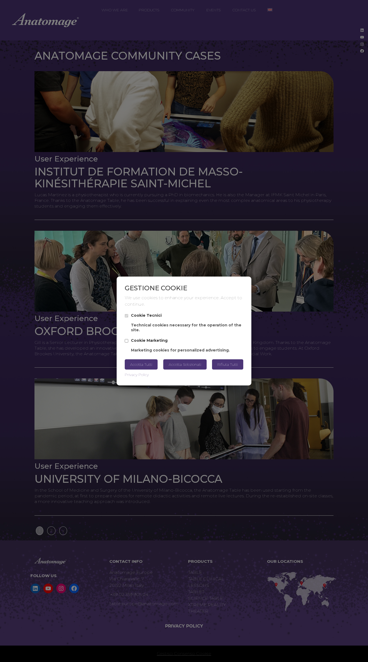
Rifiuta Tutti (227, 364)
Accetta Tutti (141, 364)
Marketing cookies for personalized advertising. (180, 345)
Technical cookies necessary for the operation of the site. (186, 323)
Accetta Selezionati (185, 364)
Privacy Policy (137, 374)
